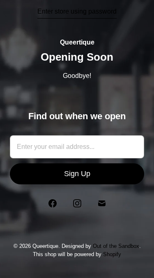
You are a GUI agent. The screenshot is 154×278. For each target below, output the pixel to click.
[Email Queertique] (102, 203)
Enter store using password (77, 11)
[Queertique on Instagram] (77, 203)
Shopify (112, 254)
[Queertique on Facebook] (53, 203)
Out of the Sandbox (116, 246)
